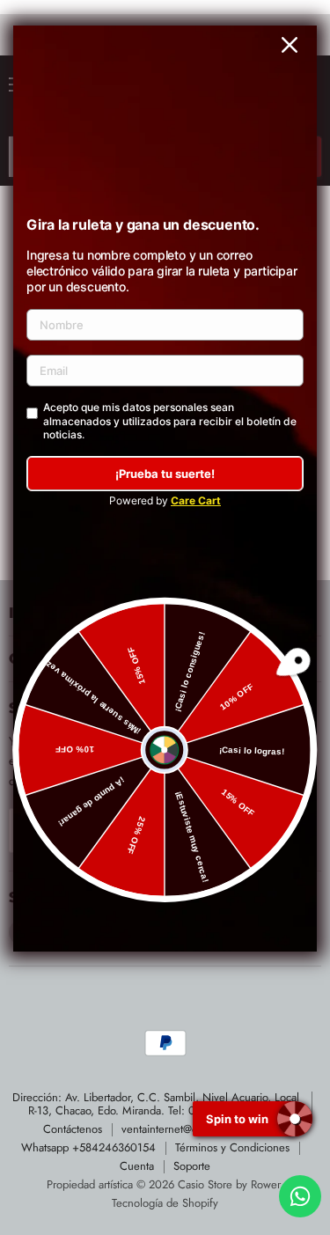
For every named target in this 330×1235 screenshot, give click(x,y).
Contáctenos (72, 1129)
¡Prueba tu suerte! (165, 474)
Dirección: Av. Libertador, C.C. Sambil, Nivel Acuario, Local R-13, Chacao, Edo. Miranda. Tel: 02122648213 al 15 (155, 1104)
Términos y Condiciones (232, 1147)
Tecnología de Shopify (165, 1203)
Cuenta (137, 1166)
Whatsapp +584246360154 (88, 1147)
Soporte (191, 1166)
